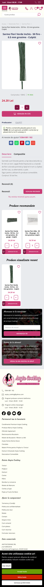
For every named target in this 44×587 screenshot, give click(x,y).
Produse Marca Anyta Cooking (12, 428)
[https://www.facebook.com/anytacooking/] (4, 413)
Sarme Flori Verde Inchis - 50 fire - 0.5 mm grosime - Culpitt (11, 287)
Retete (4, 513)
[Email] (33, 143)
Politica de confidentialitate (11, 507)
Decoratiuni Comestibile (10, 454)
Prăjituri (4, 469)
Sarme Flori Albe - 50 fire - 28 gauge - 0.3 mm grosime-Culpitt (32, 233)
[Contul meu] (31, 8)
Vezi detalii (6, 566)
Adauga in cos (24, 114)
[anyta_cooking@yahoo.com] (39, 2)
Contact (4, 517)
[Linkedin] (27, 143)
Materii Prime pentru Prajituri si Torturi (15, 447)
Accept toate (22, 571)
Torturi (4, 465)
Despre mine (6, 520)
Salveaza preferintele (22, 583)
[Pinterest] (22, 143)
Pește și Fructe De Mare (10, 492)
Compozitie (19, 154)
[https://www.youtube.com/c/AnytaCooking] (14, 413)
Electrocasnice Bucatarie (10, 434)
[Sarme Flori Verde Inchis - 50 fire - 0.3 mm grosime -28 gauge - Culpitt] (11, 219)
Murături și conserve (9, 482)
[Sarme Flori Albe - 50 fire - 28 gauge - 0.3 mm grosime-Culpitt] (32, 219)
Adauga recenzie (33, 191)
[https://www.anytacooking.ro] (13, 8)
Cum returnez (6, 530)
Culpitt (18, 122)
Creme (4, 475)
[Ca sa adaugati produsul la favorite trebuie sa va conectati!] (39, 43)
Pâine (4, 479)
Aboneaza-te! (22, 333)
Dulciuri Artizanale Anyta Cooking (13, 451)
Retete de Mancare (8, 485)
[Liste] (35, 8)
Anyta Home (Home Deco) (11, 441)
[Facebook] (11, 143)
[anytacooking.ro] (22, 380)
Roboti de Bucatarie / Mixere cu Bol (14, 438)
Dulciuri (4, 472)
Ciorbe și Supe (7, 489)
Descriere (6, 154)
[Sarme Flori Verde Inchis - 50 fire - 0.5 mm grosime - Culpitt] (11, 274)
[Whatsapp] (16, 143)
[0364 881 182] (35, 2)
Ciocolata (5, 444)
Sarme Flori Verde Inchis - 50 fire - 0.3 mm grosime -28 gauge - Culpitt (11, 234)
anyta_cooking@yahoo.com (14, 394)
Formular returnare (8, 533)
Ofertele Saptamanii (9, 431)
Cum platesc (6, 526)
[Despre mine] (41, 2)
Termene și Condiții (8, 503)
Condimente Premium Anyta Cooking (14, 424)
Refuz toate (22, 577)
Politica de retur (7, 510)
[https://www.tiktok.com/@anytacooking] (19, 413)
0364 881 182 (26, 137)
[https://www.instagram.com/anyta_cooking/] (9, 413)
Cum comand (6, 523)
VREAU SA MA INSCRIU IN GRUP (22, 361)
